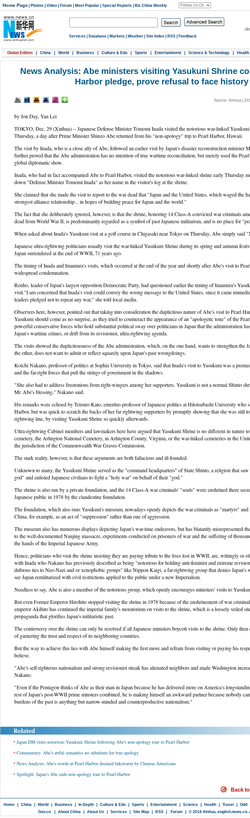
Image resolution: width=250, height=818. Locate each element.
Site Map (141, 812)
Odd (243, 804)
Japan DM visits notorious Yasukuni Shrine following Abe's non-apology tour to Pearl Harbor (103, 742)
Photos (37, 5)
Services (77, 36)
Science (190, 804)
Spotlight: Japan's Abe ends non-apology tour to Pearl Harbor (73, 774)
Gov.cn (44, 812)
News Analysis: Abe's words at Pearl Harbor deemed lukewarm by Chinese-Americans (96, 763)
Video (52, 5)
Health (243, 53)
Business (85, 53)
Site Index (155, 36)
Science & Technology (208, 53)
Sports (141, 53)
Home (9, 804)
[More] (65, 99)
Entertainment (168, 53)
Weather (135, 36)
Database (97, 36)
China (45, 53)
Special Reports (117, 5)
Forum (66, 5)
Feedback (187, 36)
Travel (228, 804)
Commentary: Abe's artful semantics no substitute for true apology (78, 753)
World (63, 53)
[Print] (36, 99)
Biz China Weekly (151, 5)
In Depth (86, 804)
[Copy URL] (46, 99)
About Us (95, 812)
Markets (117, 36)
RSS (171, 36)
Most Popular (87, 5)
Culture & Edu (114, 53)
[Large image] (55, 99)
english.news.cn (232, 812)
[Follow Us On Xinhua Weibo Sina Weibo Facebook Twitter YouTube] (195, 5)
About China (69, 812)
